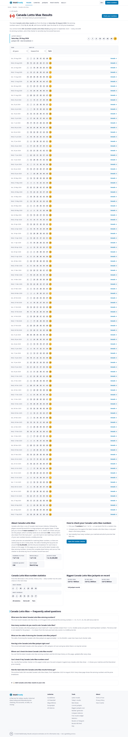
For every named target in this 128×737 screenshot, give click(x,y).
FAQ (73, 726)
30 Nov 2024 (72, 579)
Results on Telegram (78, 721)
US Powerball (51, 700)
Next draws (75, 703)
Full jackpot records (74, 587)
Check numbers (112, 2)
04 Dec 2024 (105, 579)
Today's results (76, 700)
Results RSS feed (77, 723)
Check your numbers (110, 16)
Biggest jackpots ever (78, 708)
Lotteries (37, 2)
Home (9, 7)
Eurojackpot (51, 705)
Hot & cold (26, 601)
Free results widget (77, 716)
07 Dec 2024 (88, 579)
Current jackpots (77, 705)
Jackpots (45, 2)
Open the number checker (76, 541)
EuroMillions (51, 698)
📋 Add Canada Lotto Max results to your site (29, 683)
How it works (54, 2)
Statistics (74, 718)
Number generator (77, 710)
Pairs (33, 601)
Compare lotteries (77, 713)
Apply (50, 51)
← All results (14, 11)
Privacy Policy (100, 700)
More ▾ (63, 3)
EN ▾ (102, 2)
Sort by (31, 47)
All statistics (16, 601)
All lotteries (51, 708)
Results (28, 2)
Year (12, 47)
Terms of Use (100, 698)
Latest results (76, 698)
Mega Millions (51, 703)
